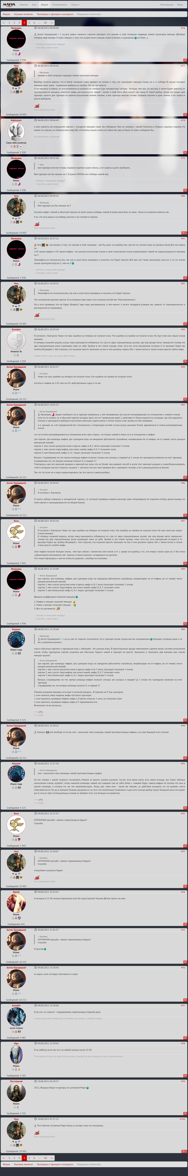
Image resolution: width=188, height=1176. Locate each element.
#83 (183, 329)
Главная (24, 4)
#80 (183, 195)
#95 (183, 929)
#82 (183, 283)
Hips (16, 1043)
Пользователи (59, 4)
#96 (183, 967)
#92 (183, 813)
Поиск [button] (74, 4)
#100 (182, 1119)
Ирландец (16, 27)
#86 (183, 482)
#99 (183, 1081)
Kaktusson (16, 120)
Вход (180, 4)
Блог (34, 4)
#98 (183, 1043)
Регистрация (166, 4)
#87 (183, 520)
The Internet (16, 1081)
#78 (183, 120)
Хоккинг (16, 629)
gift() (40, 711)
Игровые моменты (23, 14)
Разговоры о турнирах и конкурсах (55, 14)
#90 (183, 725)
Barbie (16, 891)
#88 (183, 568)
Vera (16, 65)
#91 (183, 763)
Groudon (16, 329)
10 (45, 22)
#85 (183, 404)
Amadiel (16, 1005)
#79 (183, 158)
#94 (183, 891)
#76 (183, 27)
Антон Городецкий (16, 366)
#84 (183, 366)
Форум (44, 4)
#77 (183, 65)
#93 (183, 851)
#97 (183, 1005)
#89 (183, 629)
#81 (183, 238)
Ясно (16, 520)
